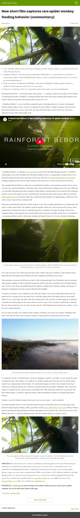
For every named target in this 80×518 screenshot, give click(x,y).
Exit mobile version (40, 515)
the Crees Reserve (32, 172)
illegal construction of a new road (55, 407)
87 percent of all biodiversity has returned (61, 178)
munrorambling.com (8, 481)
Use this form (16, 485)
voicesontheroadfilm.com (41, 478)
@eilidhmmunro (39, 481)
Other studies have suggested (11, 197)
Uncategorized (15, 493)
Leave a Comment (40, 500)
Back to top (74, 509)
